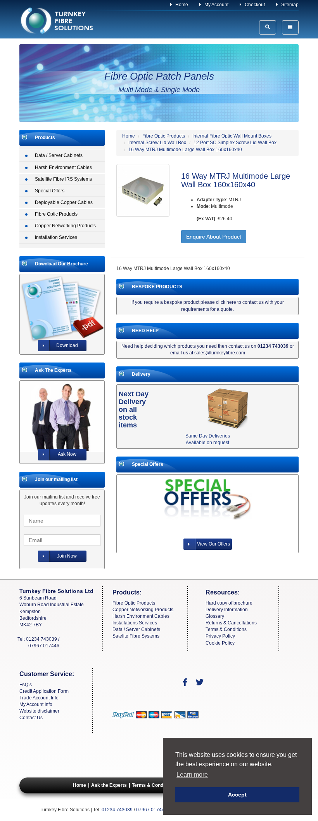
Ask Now (67, 454)
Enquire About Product (213, 237)
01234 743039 (41, 639)
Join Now (67, 556)
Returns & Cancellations (231, 623)
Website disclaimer (39, 711)
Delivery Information (227, 609)
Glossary (215, 616)
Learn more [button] (192, 774)
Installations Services (134, 623)
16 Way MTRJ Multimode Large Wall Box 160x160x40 (185, 149)
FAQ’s (25, 684)
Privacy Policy (220, 636)
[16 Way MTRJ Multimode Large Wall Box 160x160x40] (142, 190)
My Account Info (35, 704)
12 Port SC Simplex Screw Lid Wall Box (235, 142)
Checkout (254, 4)
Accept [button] (237, 794)
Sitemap (289, 4)
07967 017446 (43, 645)
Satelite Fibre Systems (135, 636)
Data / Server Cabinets (59, 155)
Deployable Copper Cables (64, 202)
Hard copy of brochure (229, 603)
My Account (215, 4)
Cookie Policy (220, 643)
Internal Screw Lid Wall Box (157, 142)
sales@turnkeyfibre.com (219, 353)
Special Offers (49, 190)
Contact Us (31, 717)
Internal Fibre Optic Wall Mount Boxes (231, 136)
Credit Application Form (44, 691)
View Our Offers (213, 544)
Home (181, 4)
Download (67, 345)
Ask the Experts (109, 785)
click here (226, 302)
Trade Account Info (39, 698)
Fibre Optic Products (56, 214)
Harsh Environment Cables (63, 167)
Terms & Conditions (226, 629)
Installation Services (56, 237)
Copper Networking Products (65, 225)
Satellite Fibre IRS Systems (63, 179)
